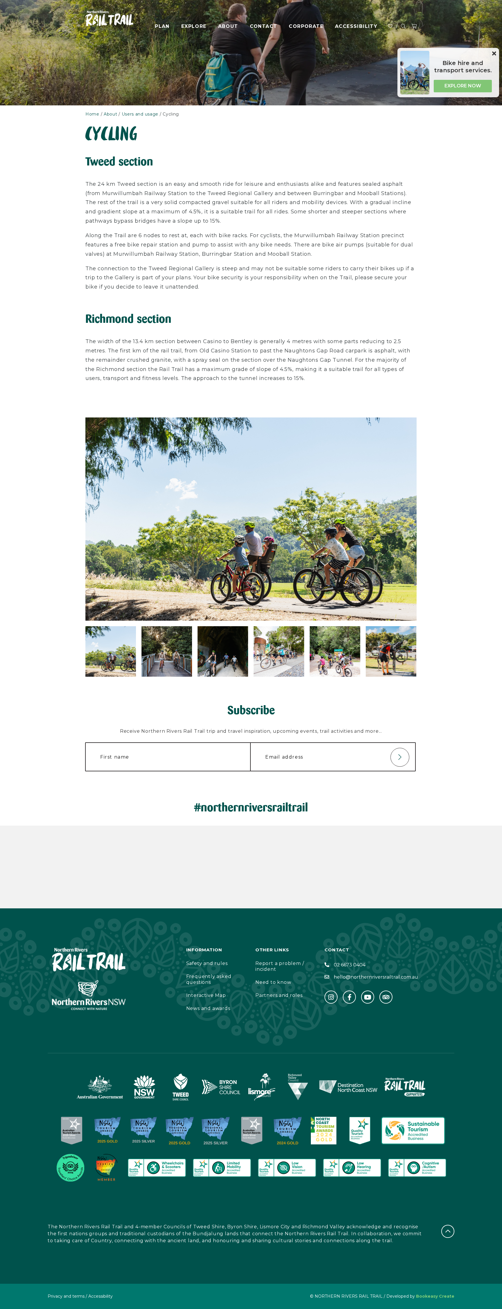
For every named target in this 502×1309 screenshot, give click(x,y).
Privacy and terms (66, 1296)
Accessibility (356, 26)
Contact (263, 26)
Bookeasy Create (435, 1296)
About (228, 26)
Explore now (462, 86)
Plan (162, 26)
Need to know (273, 982)
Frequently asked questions (209, 979)
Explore (194, 26)
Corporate (306, 26)
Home (92, 114)
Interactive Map (206, 995)
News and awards (208, 1008)
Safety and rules (207, 963)
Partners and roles (278, 995)
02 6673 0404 (349, 965)
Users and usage (140, 114)
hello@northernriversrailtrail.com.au (376, 977)
